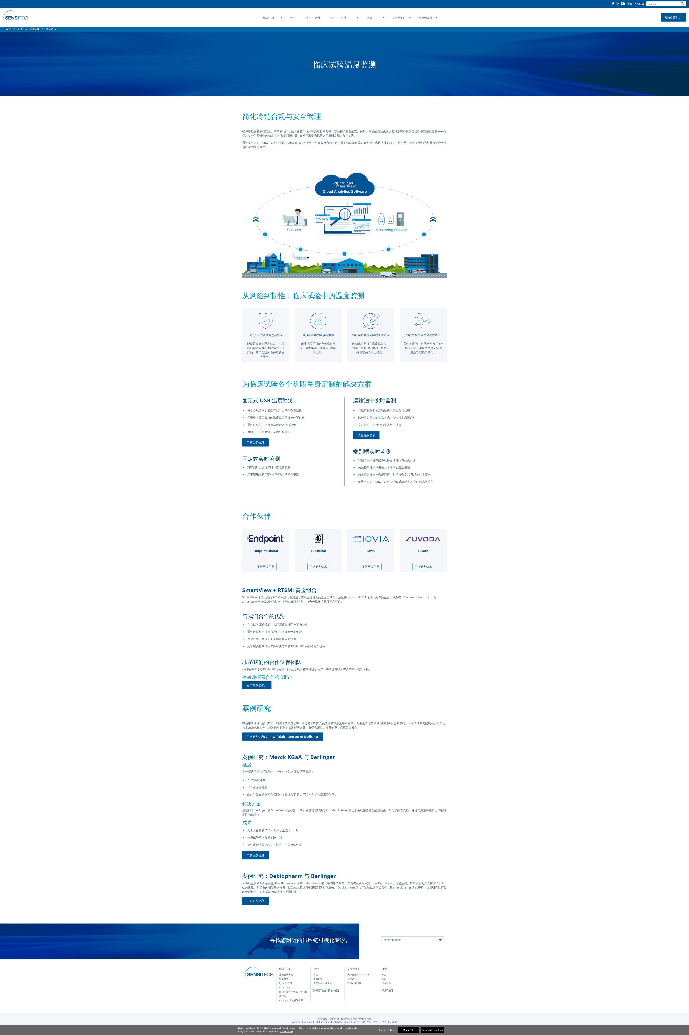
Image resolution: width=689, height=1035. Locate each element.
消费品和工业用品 (322, 983)
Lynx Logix (284, 987)
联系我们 (673, 17)
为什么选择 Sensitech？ (359, 974)
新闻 (383, 978)
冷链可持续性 (354, 983)
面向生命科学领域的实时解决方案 (293, 994)
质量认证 (352, 978)
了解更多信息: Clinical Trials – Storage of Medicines (282, 737)
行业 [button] (292, 18)
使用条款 (345, 1018)
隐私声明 (334, 1018)
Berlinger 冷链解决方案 (291, 1000)
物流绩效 (284, 978)
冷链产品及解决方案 (326, 990)
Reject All (408, 1030)
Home (7, 29)
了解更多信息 (255, 442)
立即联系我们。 (257, 685)
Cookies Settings (387, 1030)
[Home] (17, 17)
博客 (383, 974)
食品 (315, 974)
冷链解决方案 (286, 974)
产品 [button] (318, 18)
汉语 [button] (640, 4)
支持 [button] (343, 18)
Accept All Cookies (432, 1030)
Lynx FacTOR (286, 983)
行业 (20, 29)
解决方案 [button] (269, 18)
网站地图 (322, 1018)
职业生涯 (386, 983)
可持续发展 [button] (425, 18)
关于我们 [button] (398, 18)
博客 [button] (629, 4)
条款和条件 (358, 1018)
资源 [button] (369, 18)
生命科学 (34, 29)
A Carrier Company (302, 1022)
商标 (369, 1018)
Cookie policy (286, 1031)
